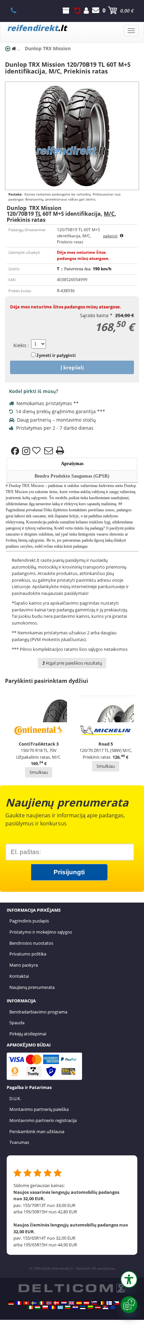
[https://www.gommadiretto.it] (41, 1303)
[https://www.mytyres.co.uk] (71, 1303)
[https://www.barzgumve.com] (67, 1307)
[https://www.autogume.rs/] (105, 1307)
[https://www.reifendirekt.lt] (90, 1307)
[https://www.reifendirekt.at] (86, 1303)
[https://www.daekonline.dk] (56, 1303)
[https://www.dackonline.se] (34, 1303)
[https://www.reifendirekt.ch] (26, 1303)
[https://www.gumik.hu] (37, 1307)
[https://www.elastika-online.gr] (60, 1307)
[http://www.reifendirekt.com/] (113, 1307)
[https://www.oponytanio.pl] (45, 1307)
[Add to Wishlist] (37, 451)
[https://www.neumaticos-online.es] (79, 1303)
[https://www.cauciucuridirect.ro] (52, 1307)
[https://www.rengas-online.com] (109, 1303)
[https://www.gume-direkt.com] (94, 1303)
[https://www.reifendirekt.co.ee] (82, 1307)
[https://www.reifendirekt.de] (11, 1303)
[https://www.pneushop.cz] (116, 1303)
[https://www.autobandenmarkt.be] (101, 1303)
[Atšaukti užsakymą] (77, 10)
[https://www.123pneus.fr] (18, 1303)
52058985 (17, 10)
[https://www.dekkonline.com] (49, 1303)
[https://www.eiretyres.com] (30, 1307)
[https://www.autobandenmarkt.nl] (64, 1303)
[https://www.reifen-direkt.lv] (97, 1307)
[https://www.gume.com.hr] (75, 1307)
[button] (129, 1279)
